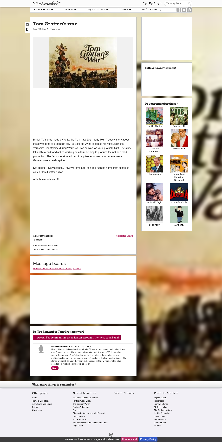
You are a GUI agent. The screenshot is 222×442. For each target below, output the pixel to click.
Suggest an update (124, 236)
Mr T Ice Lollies (160, 407)
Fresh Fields (179, 148)
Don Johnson (79, 416)
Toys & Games (96, 9)
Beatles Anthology (81, 407)
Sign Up (148, 3)
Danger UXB (179, 126)
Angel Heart (78, 426)
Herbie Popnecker (162, 413)
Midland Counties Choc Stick (85, 398)
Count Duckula (179, 202)
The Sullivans (160, 419)
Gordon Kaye (160, 423)
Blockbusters (154, 174)
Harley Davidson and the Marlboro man (90, 423)
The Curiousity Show (163, 410)
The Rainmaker (79, 419)
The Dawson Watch (81, 404)
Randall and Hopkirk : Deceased (179, 177)
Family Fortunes (161, 404)
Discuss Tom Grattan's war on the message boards (57, 268)
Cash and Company (155, 150)
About (34, 398)
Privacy (35, 407)
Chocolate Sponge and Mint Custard (89, 413)
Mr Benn (179, 225)
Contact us (37, 410)
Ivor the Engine (155, 126)
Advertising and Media (42, 404)
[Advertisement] (83, 113)
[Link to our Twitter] (184, 9)
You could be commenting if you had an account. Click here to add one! (77, 337)
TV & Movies (42, 9)
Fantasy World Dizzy (82, 401)
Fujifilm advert (160, 398)
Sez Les (76, 410)
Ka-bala (157, 426)
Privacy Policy (148, 439)
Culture (123, 9)
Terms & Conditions (40, 401)
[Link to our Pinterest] (189, 9)
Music (69, 9)
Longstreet (154, 225)
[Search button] (189, 3)
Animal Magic (154, 202)
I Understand (129, 439)
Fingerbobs (159, 401)
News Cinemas (161, 416)
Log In (158, 3)
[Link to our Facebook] (178, 9)
